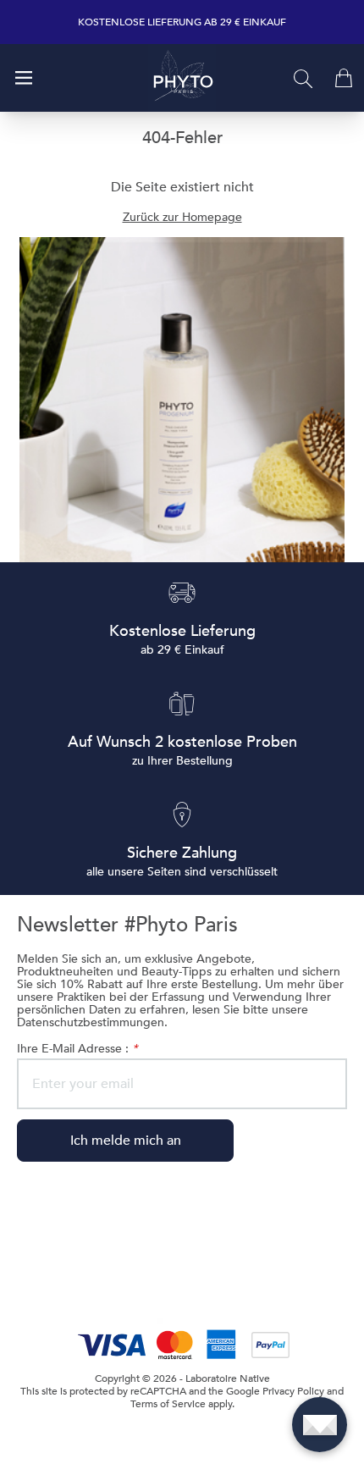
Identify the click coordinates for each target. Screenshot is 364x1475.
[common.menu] (23, 77)
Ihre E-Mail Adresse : (77, 1048)
